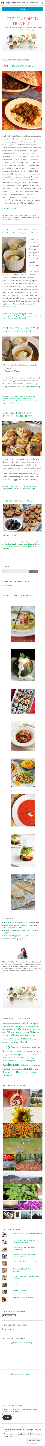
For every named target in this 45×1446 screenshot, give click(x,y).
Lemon (34, 486)
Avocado (13, 1026)
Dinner (11, 215)
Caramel (29, 314)
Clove (37, 544)
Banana (18, 1026)
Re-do (10, 403)
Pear (16, 1061)
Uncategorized (20, 396)
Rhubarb (25, 1065)
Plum (14, 546)
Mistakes (36, 401)
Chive (16, 1032)
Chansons (12, 399)
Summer (7, 1072)
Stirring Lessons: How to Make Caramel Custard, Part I (20, 330)
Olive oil (12, 1057)
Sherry (27, 489)
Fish (18, 1043)
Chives (20, 1032)
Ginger (7, 1047)
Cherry (4, 1032)
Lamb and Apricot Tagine (17, 65)
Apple (35, 1023)
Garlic (33, 1043)
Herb (39, 1047)
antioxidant (27, 1023)
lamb (34, 215)
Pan (8, 318)
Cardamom (24, 1029)
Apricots (20, 215)
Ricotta (30, 1065)
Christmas (34, 1032)
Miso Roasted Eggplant (12, 936)
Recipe (7, 1064)
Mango (18, 1055)
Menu (22, 9)
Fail (14, 401)
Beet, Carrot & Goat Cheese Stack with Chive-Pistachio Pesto (26, 1241)
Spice (37, 217)
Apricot (5, 544)
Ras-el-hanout (30, 217)
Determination (7, 401)
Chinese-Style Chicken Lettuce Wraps (26, 1262)
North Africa (20, 217)
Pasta (12, 1061)
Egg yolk (31, 316)
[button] (22, 100)
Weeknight (33, 1073)
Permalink (16, 220)
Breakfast (12, 542)
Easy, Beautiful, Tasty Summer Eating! (17, 923)
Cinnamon (30, 544)
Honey (13, 1051)
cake (25, 544)
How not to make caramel (24, 401)
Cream (20, 316)
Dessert (11, 314)
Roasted (16, 489)
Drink (32, 1039)
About (15, 1283)
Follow (7, 1417)
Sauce (9, 1069)
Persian (10, 489)
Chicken (29, 486)
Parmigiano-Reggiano (30, 1058)
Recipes (17, 1065)
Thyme (19, 1072)
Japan (24, 1052)
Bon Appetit (28, 215)
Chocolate (26, 1032)
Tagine (4, 220)
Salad (4, 1069)
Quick (32, 1060)
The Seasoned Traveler (22, 21)
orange (19, 1057)
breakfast (20, 544)
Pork (28, 1061)
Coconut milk (29, 1035)
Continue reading (11, 208)
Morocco (13, 217)
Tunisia (9, 220)
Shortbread (15, 1069)
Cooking (14, 316)
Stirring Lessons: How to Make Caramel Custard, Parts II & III (20, 231)
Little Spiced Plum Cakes (17, 500)
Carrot (32, 1029)
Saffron (22, 489)
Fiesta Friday (9, 1043)
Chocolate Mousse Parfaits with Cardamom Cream (24, 1256)
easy (36, 1039)
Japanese (29, 1052)
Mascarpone (26, 1055)
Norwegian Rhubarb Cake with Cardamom (23, 1270)
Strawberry (35, 1069)
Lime (12, 1054)
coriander (6, 1039)
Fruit (29, 1043)
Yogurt (23, 546)
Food (23, 1042)
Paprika (5, 489)
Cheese (38, 1029)
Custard (25, 316)
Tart (13, 1072)
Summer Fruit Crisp (11, 939)
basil (23, 1026)
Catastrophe (6, 316)
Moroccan (5, 217)
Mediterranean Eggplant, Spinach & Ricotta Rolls (25, 1249)
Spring (26, 1069)
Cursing (24, 399)
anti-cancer (5, 1024)
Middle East (34, 1055)
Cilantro (6, 1035)
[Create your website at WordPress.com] (22, 2)
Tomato (27, 1072)
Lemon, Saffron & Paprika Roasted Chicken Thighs (17, 414)
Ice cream (18, 1052)
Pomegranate (21, 1061)
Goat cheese (15, 1047)
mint (4, 1057)
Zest (27, 546)
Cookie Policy (8, 1436)
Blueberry (28, 1026)
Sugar (15, 403)
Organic (5, 403)
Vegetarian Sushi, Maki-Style (23, 1298)
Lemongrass (5, 1055)
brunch (12, 1029)
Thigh (33, 489)
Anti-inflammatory (14, 1024)
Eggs (36, 316)
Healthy (34, 1047)
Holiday (5, 1051)
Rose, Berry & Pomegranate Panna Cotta (27, 1233)
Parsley (6, 1060)
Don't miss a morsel (12, 1405)
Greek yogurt (25, 1047)
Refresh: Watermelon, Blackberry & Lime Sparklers (27, 1277)
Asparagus (6, 1026)
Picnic (24, 542)
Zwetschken (33, 546)
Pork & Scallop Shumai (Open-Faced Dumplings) (21, 931)
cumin (19, 1039)
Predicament (14, 318)
